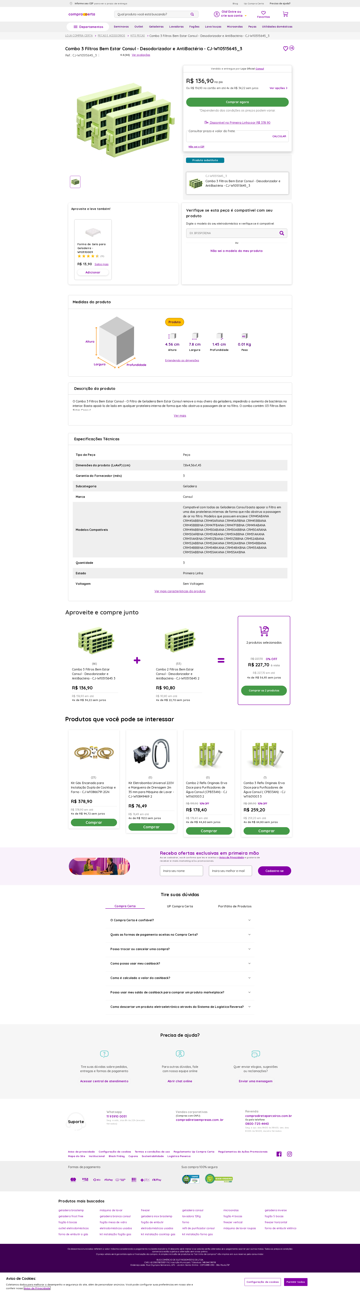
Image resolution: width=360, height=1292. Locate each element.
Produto (175, 322)
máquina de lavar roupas (240, 1228)
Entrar (230, 14)
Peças (252, 26)
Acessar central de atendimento (104, 1081)
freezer (145, 1210)
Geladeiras (156, 26)
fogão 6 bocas (67, 1222)
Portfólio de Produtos (234, 906)
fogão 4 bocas (233, 1216)
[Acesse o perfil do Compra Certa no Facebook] (279, 1155)
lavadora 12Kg (191, 1216)
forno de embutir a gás (73, 1234)
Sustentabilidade (153, 1156)
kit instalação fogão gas (115, 1234)
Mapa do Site (76, 1156)
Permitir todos (295, 1281)
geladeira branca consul (115, 1216)
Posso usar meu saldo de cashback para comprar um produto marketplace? (167, 992)
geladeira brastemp (71, 1210)
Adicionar (93, 272)
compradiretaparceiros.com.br (268, 1116)
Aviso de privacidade (81, 1151)
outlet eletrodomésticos (73, 1228)
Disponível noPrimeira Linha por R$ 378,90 (239, 122)
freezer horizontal (276, 1222)
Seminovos (121, 26)
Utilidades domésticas (277, 26)
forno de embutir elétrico (280, 1228)
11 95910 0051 (116, 1116)
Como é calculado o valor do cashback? (140, 978)
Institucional (97, 1156)
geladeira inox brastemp (156, 1216)
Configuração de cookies (263, 1281)
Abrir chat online (180, 1081)
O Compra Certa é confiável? (132, 920)
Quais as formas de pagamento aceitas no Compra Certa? (154, 934)
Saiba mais (102, 264)
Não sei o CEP (197, 146)
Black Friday (117, 1156)
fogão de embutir (152, 1222)
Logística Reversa (178, 1156)
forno (185, 1222)
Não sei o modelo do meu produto (237, 251)
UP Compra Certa (180, 906)
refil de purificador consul (198, 1228)
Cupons (133, 1156)
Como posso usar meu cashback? (135, 963)
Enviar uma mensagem (255, 1081)
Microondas (235, 26)
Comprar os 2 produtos (264, 690)
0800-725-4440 (257, 1124)
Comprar (94, 822)
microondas (231, 1210)
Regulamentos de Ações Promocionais (243, 1151)
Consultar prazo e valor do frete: (212, 131)
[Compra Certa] (82, 14)
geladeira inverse (276, 1210)
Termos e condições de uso (152, 1151)
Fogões (194, 26)
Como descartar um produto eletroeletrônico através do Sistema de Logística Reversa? (177, 1007)
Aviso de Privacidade (231, 857)
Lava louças (213, 26)
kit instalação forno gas (197, 1234)
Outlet (138, 26)
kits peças (137, 35)
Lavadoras (176, 26)
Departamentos (91, 27)
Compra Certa (125, 906)
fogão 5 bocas (274, 1216)
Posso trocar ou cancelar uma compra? (140, 949)
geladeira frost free (70, 1216)
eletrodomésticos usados (116, 1228)
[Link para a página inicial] (79, 36)
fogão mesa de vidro (113, 1222)
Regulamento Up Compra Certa (194, 1151)
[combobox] (156, 14)
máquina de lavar (111, 1210)
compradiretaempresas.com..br (199, 1120)
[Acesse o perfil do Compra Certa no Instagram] (289, 1155)
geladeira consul (192, 1210)
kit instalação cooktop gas (158, 1234)
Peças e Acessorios (111, 35)
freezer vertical (233, 1222)
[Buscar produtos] (193, 14)
